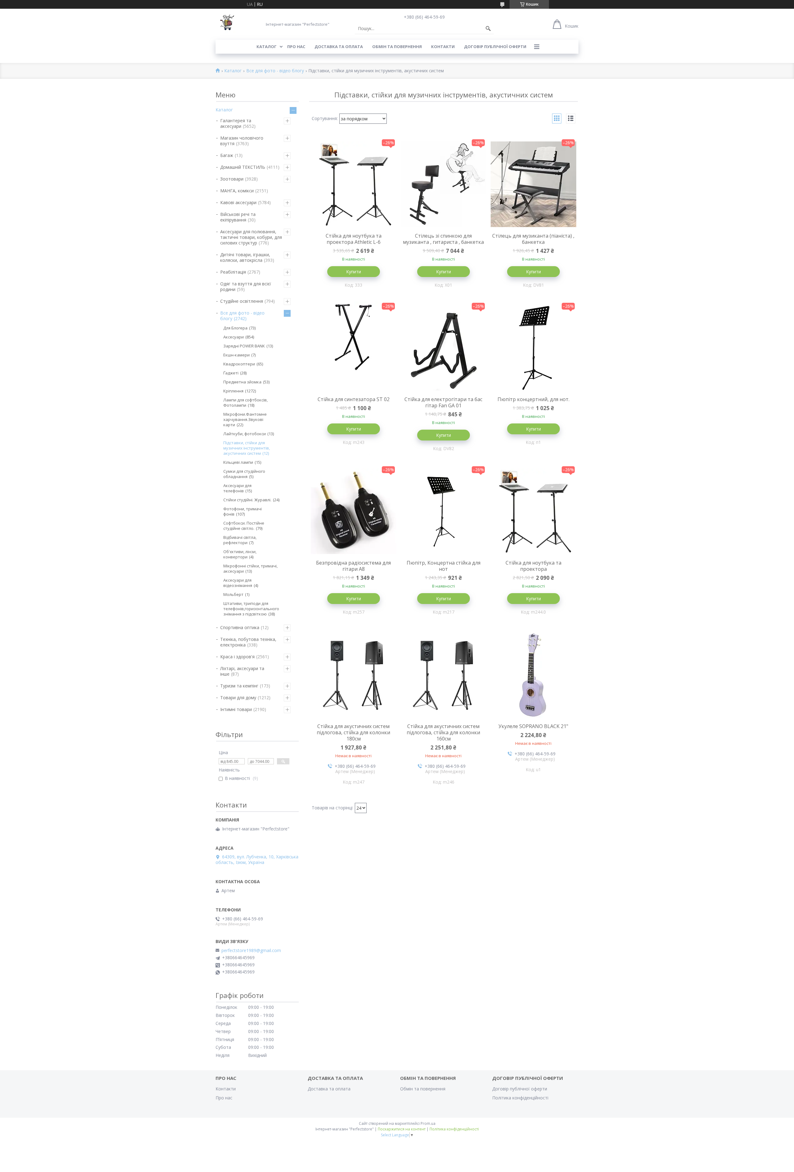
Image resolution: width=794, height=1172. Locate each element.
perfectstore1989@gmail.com (251, 950)
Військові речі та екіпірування (238, 217)
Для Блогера (235, 328)
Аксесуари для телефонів (237, 488)
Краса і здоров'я (237, 657)
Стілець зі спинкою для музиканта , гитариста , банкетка (443, 239)
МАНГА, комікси (237, 191)
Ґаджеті (231, 373)
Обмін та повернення (397, 46)
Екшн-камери (236, 355)
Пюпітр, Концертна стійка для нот (443, 566)
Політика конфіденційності (520, 1098)
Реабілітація (233, 272)
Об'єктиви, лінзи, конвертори (239, 554)
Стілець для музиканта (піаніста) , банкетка (533, 239)
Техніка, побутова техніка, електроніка (248, 642)
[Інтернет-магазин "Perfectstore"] (226, 24)
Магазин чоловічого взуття (241, 140)
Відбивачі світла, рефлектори (239, 540)
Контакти (443, 46)
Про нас (296, 46)
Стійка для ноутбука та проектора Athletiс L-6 (353, 239)
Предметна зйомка (242, 382)
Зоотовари (231, 179)
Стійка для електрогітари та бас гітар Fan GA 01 (443, 402)
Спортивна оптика (239, 627)
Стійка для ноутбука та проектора (533, 566)
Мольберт (233, 594)
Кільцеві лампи (238, 462)
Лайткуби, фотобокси (244, 433)
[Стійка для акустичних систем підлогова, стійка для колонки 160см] (443, 674)
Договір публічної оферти (495, 46)
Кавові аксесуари (238, 202)
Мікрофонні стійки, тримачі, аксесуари (250, 568)
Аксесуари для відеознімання (237, 582)
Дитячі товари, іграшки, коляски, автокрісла (245, 257)
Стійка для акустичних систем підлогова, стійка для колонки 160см (443, 732)
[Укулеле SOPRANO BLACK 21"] (533, 674)
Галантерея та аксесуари (235, 123)
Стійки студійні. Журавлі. (247, 500)
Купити (353, 272)
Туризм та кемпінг (239, 686)
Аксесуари (233, 337)
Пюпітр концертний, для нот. (533, 399)
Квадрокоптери (239, 364)
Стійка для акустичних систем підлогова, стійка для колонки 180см (353, 732)
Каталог (266, 46)
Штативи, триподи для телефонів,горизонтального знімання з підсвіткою (251, 609)
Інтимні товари (236, 709)
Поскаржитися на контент (402, 1129)
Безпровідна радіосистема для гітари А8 (353, 566)
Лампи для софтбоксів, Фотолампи (245, 402)
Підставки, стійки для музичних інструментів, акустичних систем (246, 448)
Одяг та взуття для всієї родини (245, 286)
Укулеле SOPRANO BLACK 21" (533, 726)
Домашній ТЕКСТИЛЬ (242, 167)
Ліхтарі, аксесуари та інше (242, 671)
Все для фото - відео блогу (275, 71)
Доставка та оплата (338, 46)
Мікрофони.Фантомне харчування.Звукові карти (245, 419)
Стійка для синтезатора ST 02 (354, 399)
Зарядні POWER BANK (244, 346)
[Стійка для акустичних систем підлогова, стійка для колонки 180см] (353, 674)
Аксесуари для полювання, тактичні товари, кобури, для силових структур (251, 237)
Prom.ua (428, 1123)
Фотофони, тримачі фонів (242, 511)
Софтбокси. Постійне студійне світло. (243, 525)
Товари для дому (238, 697)
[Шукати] (488, 28)
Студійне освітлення (241, 301)
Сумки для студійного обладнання (244, 473)
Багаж (226, 155)
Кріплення (233, 391)
